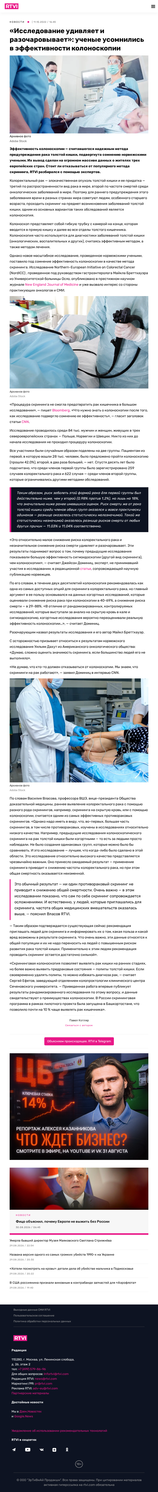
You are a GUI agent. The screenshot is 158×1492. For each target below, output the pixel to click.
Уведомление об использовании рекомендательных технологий (59, 1431)
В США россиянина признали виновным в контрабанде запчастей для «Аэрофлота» (73, 1282)
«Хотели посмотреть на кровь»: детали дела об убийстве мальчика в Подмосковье (71, 1268)
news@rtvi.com (46, 1379)
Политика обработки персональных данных (42, 1321)
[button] (153, 6)
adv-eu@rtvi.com (45, 1388)
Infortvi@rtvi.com (56, 1374)
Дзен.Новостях (30, 1411)
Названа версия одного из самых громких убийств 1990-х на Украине (62, 1254)
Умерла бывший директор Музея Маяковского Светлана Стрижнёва (61, 1240)
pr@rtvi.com (43, 1383)
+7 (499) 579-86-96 (32, 1369)
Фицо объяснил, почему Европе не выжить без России (62, 1221)
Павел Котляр (79, 1020)
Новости (17, 22)
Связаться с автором (79, 1025)
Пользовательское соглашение (33, 1315)
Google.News (23, 1416)
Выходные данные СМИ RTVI (31, 1309)
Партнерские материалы (30, 1393)
